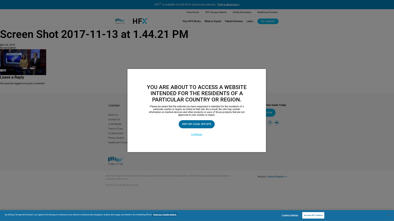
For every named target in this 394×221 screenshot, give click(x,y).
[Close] (389, 215)
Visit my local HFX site (196, 124)
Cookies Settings (290, 215)
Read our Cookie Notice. (165, 214)
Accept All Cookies (313, 215)
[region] (197, 215)
